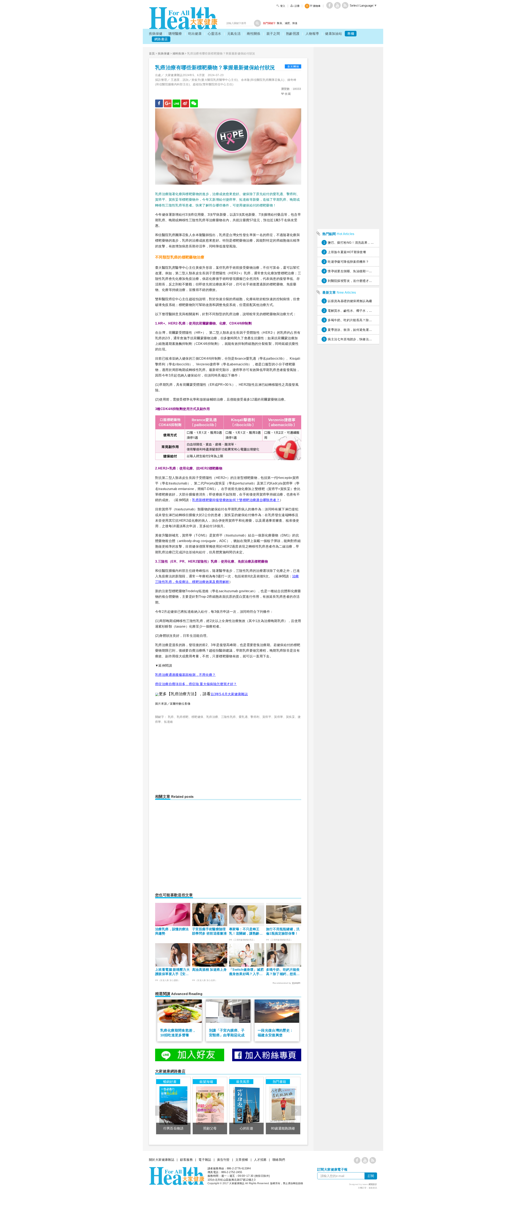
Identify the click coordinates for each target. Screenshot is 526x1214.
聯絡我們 (278, 1159)
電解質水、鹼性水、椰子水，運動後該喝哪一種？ (362, 310)
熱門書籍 (279, 1081)
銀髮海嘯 (206, 1081)
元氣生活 (234, 33)
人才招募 (260, 1159)
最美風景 (243, 1081)
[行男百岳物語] (173, 1105)
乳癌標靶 (183, 716)
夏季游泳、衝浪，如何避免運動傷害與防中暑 (359, 329)
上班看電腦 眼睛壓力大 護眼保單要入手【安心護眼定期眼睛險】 (172, 972)
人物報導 (312, 33)
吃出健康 (195, 33)
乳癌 (171, 716)
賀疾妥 (290, 716)
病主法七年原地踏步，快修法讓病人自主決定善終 (362, 339)
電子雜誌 (204, 1159)
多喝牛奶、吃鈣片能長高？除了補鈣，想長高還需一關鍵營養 (283, 972)
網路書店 (161, 39)
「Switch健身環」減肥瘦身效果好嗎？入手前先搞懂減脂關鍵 (246, 972)
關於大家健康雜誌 (161, 1159)
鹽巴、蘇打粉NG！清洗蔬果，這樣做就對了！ (360, 242)
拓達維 (168, 721)
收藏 (287, 93)
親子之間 (273, 33)
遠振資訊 (373, 1188)
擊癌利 (254, 716)
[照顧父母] (210, 1105)
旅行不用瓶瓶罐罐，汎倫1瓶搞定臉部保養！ (283, 931)
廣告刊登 (223, 1159)
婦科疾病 (179, 53)
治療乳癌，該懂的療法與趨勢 (172, 931)
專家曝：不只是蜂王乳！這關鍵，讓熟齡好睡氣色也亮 (246, 931)
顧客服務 (186, 1159)
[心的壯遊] (246, 1105)
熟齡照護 (293, 33)
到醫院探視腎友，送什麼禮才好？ (351, 281)
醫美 (279, 23)
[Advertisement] (189, 757)
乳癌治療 (212, 716)
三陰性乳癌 (228, 716)
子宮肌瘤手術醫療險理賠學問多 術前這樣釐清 (209, 931)
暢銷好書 (170, 1081)
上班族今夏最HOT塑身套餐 (347, 252)
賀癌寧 (278, 716)
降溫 (295, 23)
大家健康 (183, 18)
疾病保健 (156, 33)
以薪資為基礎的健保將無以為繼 (350, 301)
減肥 (287, 23)
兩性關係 (253, 33)
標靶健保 (197, 716)
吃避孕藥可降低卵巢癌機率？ (348, 261)
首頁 (152, 53)
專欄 (350, 33)
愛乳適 (243, 716)
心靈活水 (214, 33)
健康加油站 (333, 33)
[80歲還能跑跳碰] (283, 1105)
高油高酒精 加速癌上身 (209, 969)
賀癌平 (266, 716)
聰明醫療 (175, 33)
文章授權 (241, 1159)
